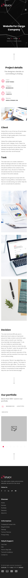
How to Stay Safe (6, 549)
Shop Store (14, 427)
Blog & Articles (5, 527)
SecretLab (3, 567)
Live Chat (4, 544)
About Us (4, 513)
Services (3, 505)
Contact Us (4, 555)
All (3, 406)
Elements (4, 510)
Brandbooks (10, 406)
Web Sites (5, 412)
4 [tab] (14, 446)
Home (8, 38)
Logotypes (20, 406)
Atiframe (21, 567)
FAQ (2, 547)
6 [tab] (21, 446)
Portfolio (15, 38)
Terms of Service (6, 532)
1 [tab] (3, 446)
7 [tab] (24, 446)
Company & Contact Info (8, 524)
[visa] (3, 571)
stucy (11, 567)
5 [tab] (17, 446)
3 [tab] (10, 446)
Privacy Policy (5, 535)
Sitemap (3, 529)
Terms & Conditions (7, 552)
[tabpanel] (14, 429)
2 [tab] (6, 446)
